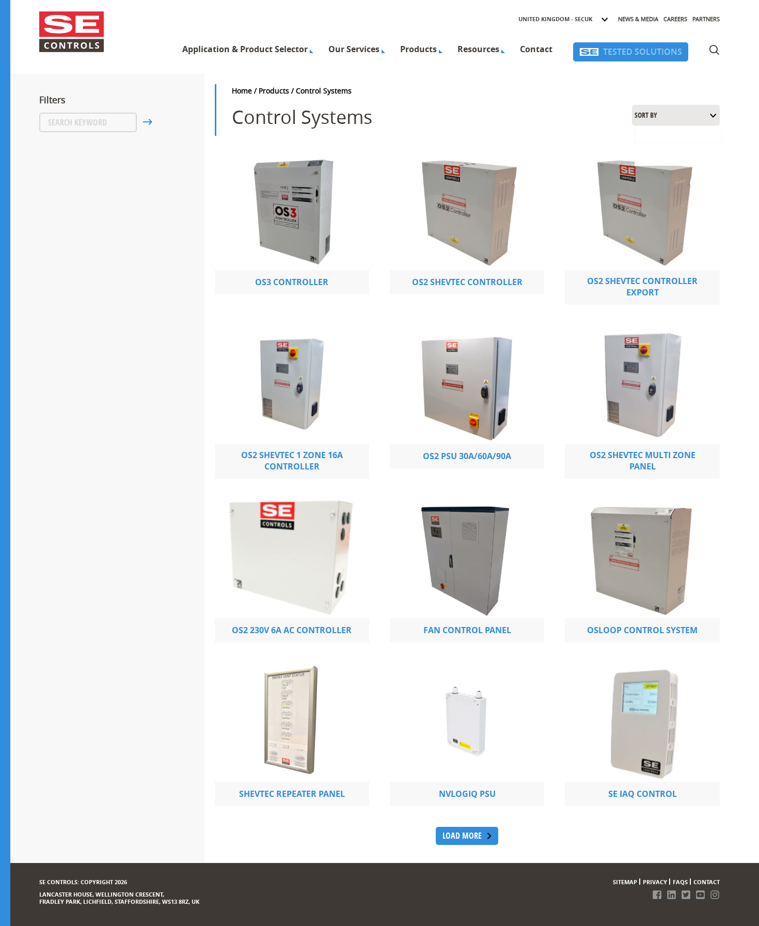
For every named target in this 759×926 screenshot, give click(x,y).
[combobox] (563, 19)
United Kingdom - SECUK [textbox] (555, 19)
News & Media (638, 19)
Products (418, 49)
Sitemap (625, 882)
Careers (675, 19)
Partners (706, 19)
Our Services (354, 49)
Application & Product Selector (245, 49)
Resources (478, 49)
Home (242, 91)
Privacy (655, 882)
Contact (536, 49)
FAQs (680, 882)
